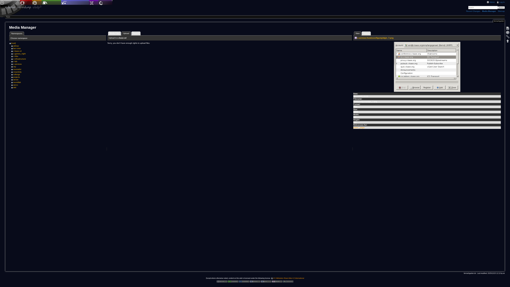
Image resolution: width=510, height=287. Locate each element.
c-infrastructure (19, 59)
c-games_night (19, 54)
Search (501, 8)
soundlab (17, 82)
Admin (492, 2)
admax (16, 46)
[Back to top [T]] (508, 41)
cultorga (16, 74)
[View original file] (427, 67)
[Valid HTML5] (255, 281)
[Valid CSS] (266, 281)
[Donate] (233, 281)
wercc (15, 85)
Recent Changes (473, 11)
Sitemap (501, 11)
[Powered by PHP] (244, 281)
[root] (13, 43)
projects (16, 77)
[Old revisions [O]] (508, 32)
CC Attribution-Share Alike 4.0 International (288, 278)
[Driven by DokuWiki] (288, 281)
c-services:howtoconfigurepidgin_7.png (375, 38)
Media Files (114, 33)
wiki (14, 87)
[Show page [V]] (508, 28)
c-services (17, 64)
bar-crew (17, 48)
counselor (17, 69)
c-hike (15, 56)
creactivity (17, 72)
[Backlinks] (508, 37)
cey (14, 67)
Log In (502, 2)
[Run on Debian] (277, 281)
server (15, 80)
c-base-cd (17, 51)
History (366, 33)
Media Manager (489, 11)
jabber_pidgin (359, 127)
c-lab (15, 61)
